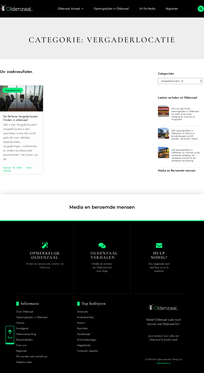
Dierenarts (82, 311)
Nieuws (20, 323)
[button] (201, 9)
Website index (24, 362)
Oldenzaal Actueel (69, 9)
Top (9, 337)
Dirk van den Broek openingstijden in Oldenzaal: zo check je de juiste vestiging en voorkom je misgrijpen (185, 114)
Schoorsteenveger (86, 339)
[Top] (9, 331)
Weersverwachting (26, 334)
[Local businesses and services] (102, 245)
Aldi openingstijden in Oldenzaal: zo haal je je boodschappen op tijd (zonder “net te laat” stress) (184, 134)
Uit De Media (147, 9)
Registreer (172, 9)
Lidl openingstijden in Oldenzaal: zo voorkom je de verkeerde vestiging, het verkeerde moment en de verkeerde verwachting (185, 155)
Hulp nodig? (159, 255)
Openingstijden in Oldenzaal (111, 9)
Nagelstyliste (84, 345)
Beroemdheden (24, 339)
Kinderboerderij (85, 317)
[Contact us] (159, 245)
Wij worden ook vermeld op (31, 356)
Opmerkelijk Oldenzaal (45, 255)
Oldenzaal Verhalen (104, 255)
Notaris (81, 323)
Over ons (21, 345)
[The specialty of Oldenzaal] (45, 245)
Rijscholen (82, 328)
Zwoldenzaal (83, 334)
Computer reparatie (87, 351)
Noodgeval (22, 328)
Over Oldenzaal (24, 311)
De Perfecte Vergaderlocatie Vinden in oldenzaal (20, 118)
